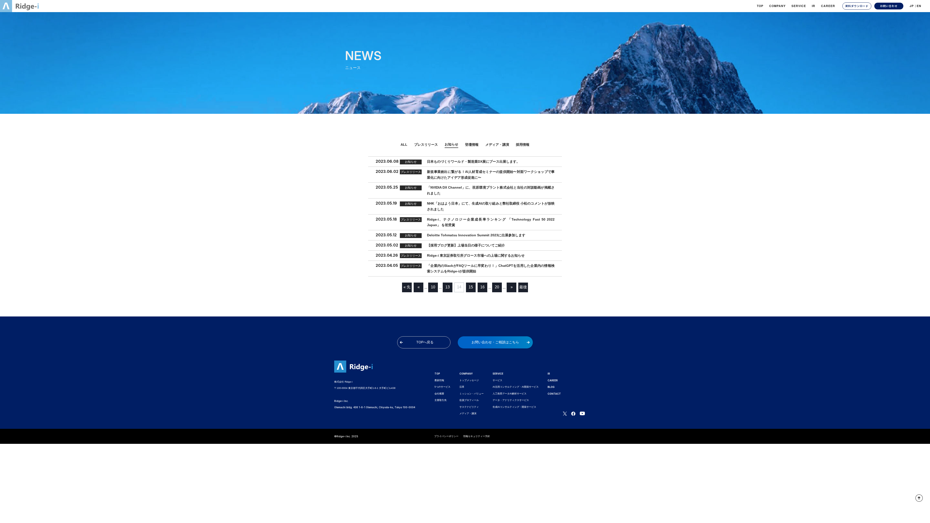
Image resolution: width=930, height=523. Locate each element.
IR (813, 6)
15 (471, 287)
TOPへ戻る (425, 342)
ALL (404, 144)
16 (482, 287)
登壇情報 (472, 144)
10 (433, 287)
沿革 (461, 386)
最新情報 (439, 380)
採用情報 (522, 144)
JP (912, 6)
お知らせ (451, 144)
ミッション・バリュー (471, 393)
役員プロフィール (469, 400)
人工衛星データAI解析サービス (510, 393)
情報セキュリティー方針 (476, 436)
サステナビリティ (469, 407)
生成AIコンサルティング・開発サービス (514, 407)
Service (798, 6)
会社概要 (439, 393)
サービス (497, 380)
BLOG (551, 386)
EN (919, 6)
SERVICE (498, 373)
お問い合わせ (889, 6)
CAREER (828, 6)
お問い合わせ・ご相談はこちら (495, 342)
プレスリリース (426, 144)
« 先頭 (407, 288)
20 (497, 287)
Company (777, 6)
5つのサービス (442, 386)
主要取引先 (440, 400)
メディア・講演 (497, 144)
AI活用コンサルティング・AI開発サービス (516, 386)
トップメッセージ (469, 380)
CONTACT (554, 393)
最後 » (523, 288)
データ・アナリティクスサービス (511, 400)
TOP (760, 6)
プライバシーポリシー (446, 436)
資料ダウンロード (856, 6)
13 (447, 287)
